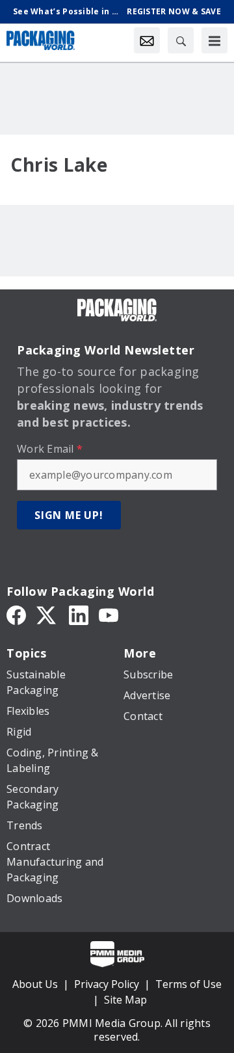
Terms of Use (188, 984)
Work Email (50, 449)
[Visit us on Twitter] (47, 614)
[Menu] (215, 40)
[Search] (181, 40)
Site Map (125, 1000)
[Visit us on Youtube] (108, 614)
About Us (35, 984)
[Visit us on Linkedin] (78, 614)
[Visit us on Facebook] (16, 614)
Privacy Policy (106, 984)
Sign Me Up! (68, 515)
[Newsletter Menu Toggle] (147, 40)
